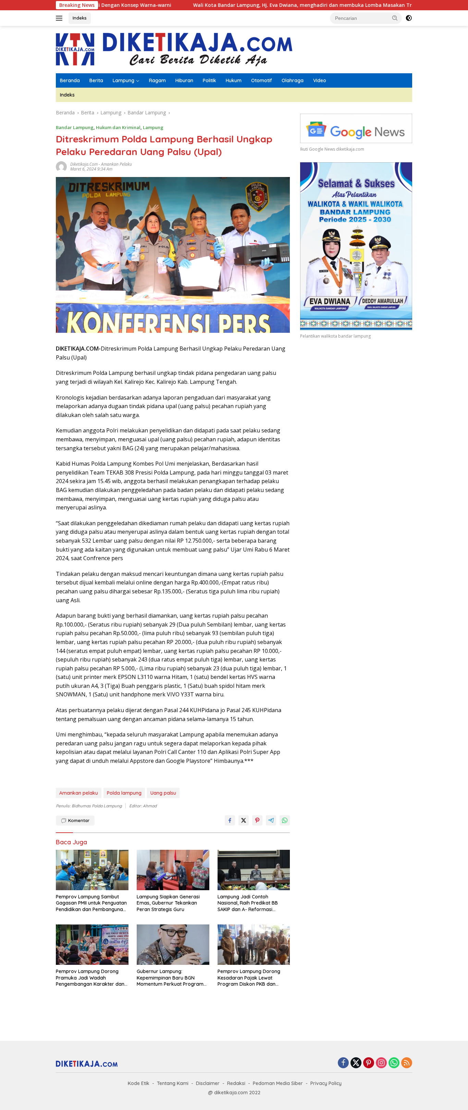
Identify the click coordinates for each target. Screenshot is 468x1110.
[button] (395, 17)
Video (319, 80)
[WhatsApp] (394, 1063)
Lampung (123, 80)
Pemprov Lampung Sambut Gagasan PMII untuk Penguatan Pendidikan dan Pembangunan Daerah (91, 903)
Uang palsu (163, 793)
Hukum (234, 80)
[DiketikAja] (174, 49)
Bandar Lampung (75, 127)
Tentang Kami (172, 1083)
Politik (209, 80)
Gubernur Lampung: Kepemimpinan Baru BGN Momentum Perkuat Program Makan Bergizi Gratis (170, 977)
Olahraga (293, 80)
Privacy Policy (326, 1083)
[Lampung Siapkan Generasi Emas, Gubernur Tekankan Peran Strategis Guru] (173, 870)
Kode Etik (138, 1083)
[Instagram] (381, 1063)
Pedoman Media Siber (278, 1083)
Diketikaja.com (84, 164)
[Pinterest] (368, 1063)
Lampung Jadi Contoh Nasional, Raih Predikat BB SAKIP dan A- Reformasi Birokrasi (248, 903)
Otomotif (261, 80)
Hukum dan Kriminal (118, 127)
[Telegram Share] (271, 820)
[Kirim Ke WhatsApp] (285, 820)
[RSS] (406, 1063)
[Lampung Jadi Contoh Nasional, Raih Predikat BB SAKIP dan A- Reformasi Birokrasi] (254, 870)
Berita (96, 80)
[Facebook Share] (230, 820)
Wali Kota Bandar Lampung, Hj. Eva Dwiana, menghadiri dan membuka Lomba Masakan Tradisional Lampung (279, 5)
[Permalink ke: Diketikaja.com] (61, 166)
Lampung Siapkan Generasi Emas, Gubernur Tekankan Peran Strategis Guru (168, 903)
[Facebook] (343, 1063)
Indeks (80, 18)
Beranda (70, 80)
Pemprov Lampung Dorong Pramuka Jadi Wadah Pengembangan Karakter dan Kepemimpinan (90, 977)
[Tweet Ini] (243, 820)
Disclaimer (208, 1083)
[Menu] (60, 18)
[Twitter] (355, 1063)
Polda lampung (124, 793)
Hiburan (184, 80)
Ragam (157, 80)
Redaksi (236, 1083)
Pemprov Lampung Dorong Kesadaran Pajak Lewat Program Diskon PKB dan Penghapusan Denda (249, 977)
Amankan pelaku (116, 164)
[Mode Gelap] (408, 18)
